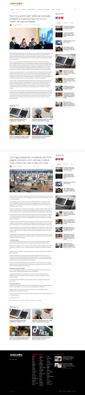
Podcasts (40, 9)
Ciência (33, 369)
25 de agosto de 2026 (37, 139)
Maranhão (41, 370)
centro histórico (15, 300)
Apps (33, 358)
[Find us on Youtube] (62, 18)
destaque (22, 300)
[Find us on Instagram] (59, 18)
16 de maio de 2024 (27, 24)
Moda (40, 376)
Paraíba (48, 356)
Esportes (24, 9)
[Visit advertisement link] (31, 102)
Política (48, 361)
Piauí (48, 359)
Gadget (40, 362)
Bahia (33, 359)
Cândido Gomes (33, 365)
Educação (34, 377)
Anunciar (60, 391)
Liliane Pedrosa (42, 367)
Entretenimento (31, 9)
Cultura (33, 374)
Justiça (12, 335)
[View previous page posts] (30, 144)
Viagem (48, 382)
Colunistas (46, 9)
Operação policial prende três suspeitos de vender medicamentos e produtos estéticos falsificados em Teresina (69, 95)
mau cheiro (32, 300)
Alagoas (33, 356)
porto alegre (38, 300)
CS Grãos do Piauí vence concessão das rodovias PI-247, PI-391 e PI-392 (69, 27)
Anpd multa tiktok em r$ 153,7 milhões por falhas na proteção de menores (69, 87)
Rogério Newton (48, 367)
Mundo (40, 379)
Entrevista (34, 380)
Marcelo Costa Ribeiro (18, 24)
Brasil (34, 335)
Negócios (18, 12)
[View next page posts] (32, 144)
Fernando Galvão (41, 357)
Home (11, 12)
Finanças (41, 360)
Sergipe (48, 373)
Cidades (17, 154)
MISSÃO (53, 9)
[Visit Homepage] (16, 4)
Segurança (49, 370)
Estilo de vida (35, 383)
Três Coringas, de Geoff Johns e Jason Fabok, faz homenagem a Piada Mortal (69, 48)
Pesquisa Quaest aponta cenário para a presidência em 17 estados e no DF (68, 358)
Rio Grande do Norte (50, 365)
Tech (18, 9)
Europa (33, 384)
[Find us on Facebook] (57, 18)
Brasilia (33, 362)
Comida (33, 372)
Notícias (12, 9)
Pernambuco (49, 358)
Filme (40, 359)
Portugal (48, 362)
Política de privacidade (67, 391)
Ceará (33, 366)
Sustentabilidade (50, 376)
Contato (58, 9)
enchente (27, 300)
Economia (34, 375)
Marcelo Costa (42, 373)
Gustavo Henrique (41, 364)
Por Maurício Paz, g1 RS (14, 297)
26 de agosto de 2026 (14, 122)
